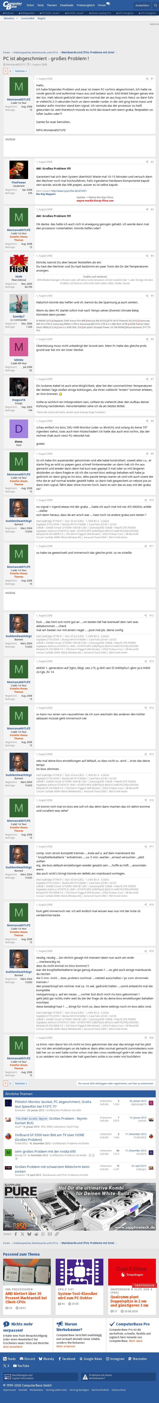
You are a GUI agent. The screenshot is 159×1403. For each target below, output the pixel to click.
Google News (93, 1359)
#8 (152, 421)
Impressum (9, 1389)
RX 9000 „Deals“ (75, 13)
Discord (29, 1359)
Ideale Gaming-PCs (101, 13)
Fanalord (19, 1175)
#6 (152, 339)
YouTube (23, 1366)
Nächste (20, 71)
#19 (151, 951)
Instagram (117, 1359)
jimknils (142, 1120)
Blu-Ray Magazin (46, 194)
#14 (151, 707)
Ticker (30, 5)
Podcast (9, 13)
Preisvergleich (86, 5)
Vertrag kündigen (79, 1389)
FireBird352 (21, 1143)
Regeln (42, 18)
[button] (16, 18)
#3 (152, 209)
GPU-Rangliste (126, 13)
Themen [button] (52, 5)
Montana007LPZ (15, 64)
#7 (152, 379)
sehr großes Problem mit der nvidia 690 (45, 1151)
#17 (151, 846)
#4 (152, 255)
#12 (151, 615)
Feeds (12, 1359)
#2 (152, 161)
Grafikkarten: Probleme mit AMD (63, 1110)
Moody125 (20, 1155)
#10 (151, 500)
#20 (151, 1037)
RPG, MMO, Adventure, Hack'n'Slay (60, 1126)
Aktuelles (9, 18)
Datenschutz (118, 1389)
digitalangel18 (138, 1104)
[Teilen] (146, 79)
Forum (102, 5)
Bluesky (48, 1359)
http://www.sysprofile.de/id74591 (69, 191)
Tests (40, 5)
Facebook (68, 1359)
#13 (151, 661)
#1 (152, 78)
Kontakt (22, 1389)
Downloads (66, 5)
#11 (151, 546)
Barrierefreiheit (100, 1389)
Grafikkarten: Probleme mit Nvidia (70, 1143)
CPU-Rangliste (148, 13)
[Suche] (155, 5)
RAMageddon (28, 13)
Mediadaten (36, 1389)
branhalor (20, 1110)
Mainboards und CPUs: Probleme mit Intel (65, 1175)
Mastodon (140, 1359)
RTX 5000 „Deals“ (51, 13)
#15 (151, 754)
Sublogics (141, 1169)
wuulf (18, 1126)
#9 (152, 453)
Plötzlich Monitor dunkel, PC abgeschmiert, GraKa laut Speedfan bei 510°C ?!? (53, 1104)
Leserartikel (28, 18)
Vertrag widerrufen (56, 1389)
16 (10, 1308)
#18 (151, 904)
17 (115, 1311)
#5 (152, 295)
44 (63, 1303)
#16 (151, 800)
